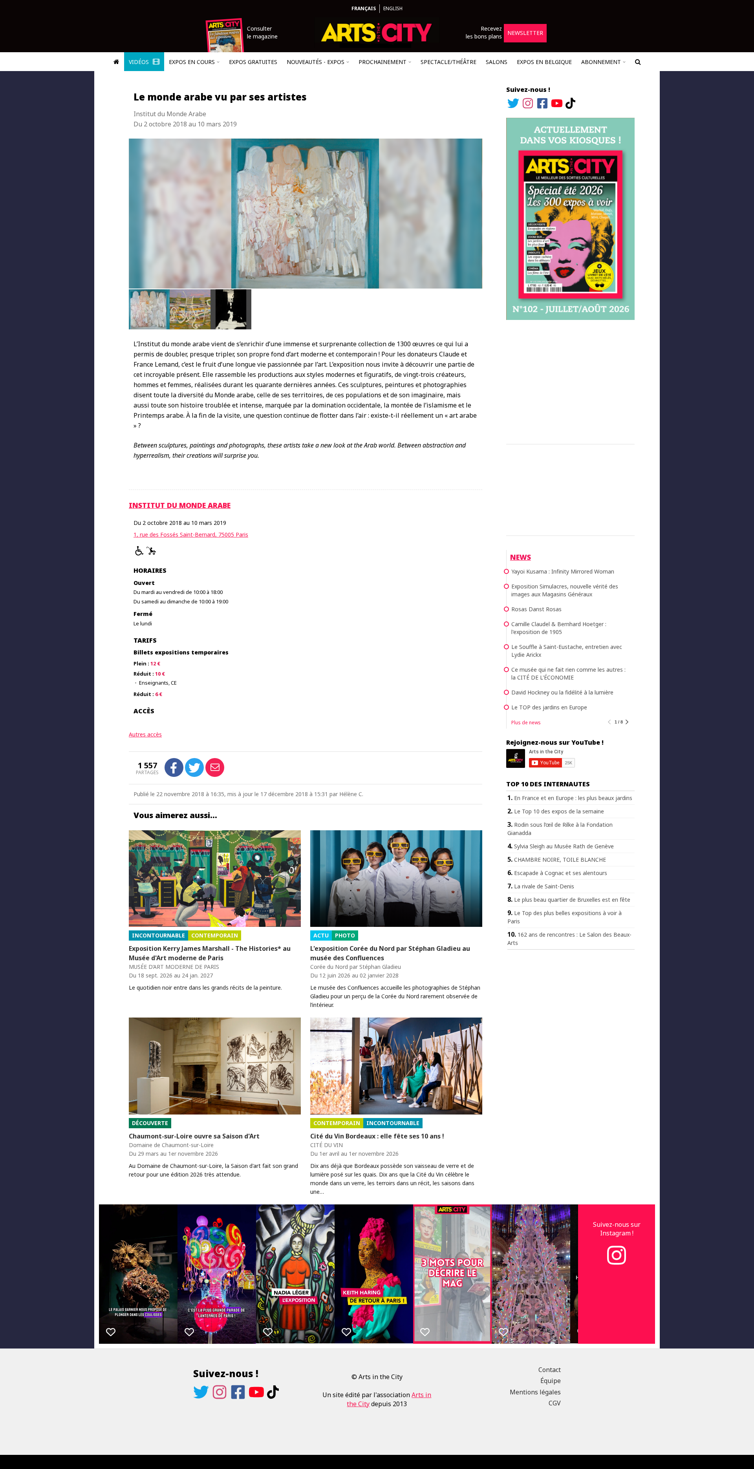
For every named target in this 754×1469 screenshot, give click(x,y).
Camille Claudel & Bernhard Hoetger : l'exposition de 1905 (558, 628)
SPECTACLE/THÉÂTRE (448, 62)
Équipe (550, 1380)
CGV (555, 1403)
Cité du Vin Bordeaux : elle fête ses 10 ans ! (377, 1136)
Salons (496, 62)
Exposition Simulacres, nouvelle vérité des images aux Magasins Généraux (564, 590)
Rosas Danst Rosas (536, 609)
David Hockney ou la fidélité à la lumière (562, 692)
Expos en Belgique (544, 62)
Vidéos (139, 62)
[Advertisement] (570, 381)
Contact (549, 1369)
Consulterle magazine (262, 32)
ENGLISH (393, 8)
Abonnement (601, 62)
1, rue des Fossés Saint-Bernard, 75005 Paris (191, 534)
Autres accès (145, 734)
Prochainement (382, 62)
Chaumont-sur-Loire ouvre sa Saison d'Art (194, 1136)
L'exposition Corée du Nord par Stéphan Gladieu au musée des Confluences (390, 953)
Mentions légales (535, 1392)
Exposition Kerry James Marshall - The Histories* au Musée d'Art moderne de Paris (210, 953)
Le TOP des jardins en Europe (549, 707)
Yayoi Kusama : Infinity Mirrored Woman (562, 571)
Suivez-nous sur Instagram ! (617, 1228)
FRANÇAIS (363, 8)
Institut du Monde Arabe (180, 505)
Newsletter (525, 33)
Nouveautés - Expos (315, 62)
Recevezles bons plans (484, 32)
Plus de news (526, 722)
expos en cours (192, 62)
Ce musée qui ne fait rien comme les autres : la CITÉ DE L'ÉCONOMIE (568, 673)
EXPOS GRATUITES (253, 62)
